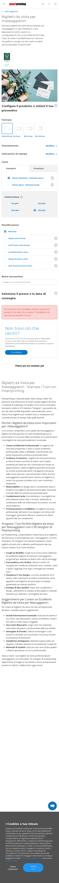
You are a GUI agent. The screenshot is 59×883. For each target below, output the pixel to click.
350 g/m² (42, 210)
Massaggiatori (11, 11)
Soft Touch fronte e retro (20, 266)
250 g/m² (42, 203)
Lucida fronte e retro (18, 252)
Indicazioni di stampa (14, 154)
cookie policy (11, 860)
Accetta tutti (33, 867)
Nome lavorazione (12, 276)
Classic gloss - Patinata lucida (25, 185)
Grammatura (12, 197)
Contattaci (16, 352)
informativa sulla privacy (31, 858)
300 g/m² (15, 210)
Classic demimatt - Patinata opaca (27, 178)
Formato (7, 120)
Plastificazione (10, 225)
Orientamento (10, 145)
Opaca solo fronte (16, 238)
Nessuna (12, 231)
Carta (5, 162)
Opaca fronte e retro (18, 259)
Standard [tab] (11, 168)
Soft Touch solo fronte (19, 245)
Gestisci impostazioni (13, 867)
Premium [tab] (39, 168)
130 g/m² (15, 203)
